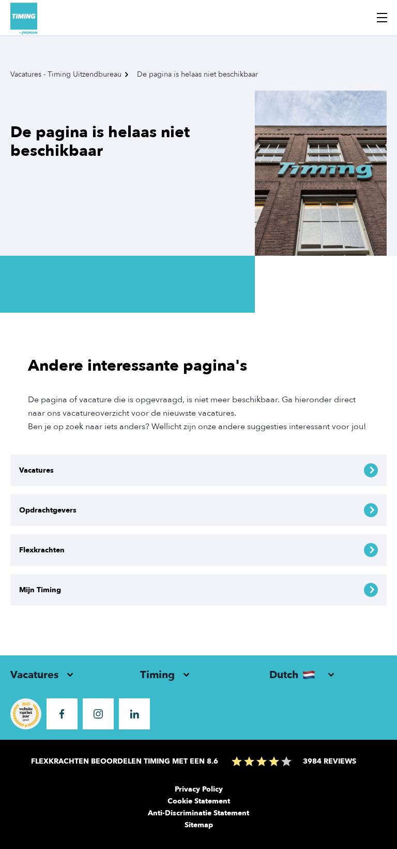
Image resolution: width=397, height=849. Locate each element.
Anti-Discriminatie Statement (198, 813)
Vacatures (36, 470)
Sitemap (199, 825)
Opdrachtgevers (48, 510)
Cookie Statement (198, 801)
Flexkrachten (42, 550)
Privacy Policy (199, 789)
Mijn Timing (40, 590)
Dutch (283, 675)
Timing (157, 675)
